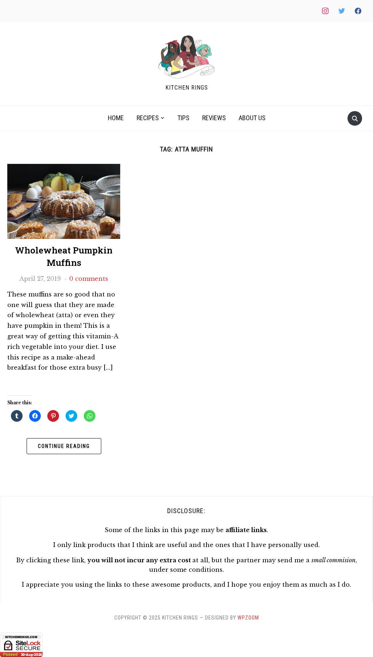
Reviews (214, 118)
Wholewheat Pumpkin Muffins (64, 256)
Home (116, 118)
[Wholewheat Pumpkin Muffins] (63, 168)
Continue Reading (64, 446)
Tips (183, 118)
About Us (252, 118)
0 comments (88, 278)
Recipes (148, 118)
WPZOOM (248, 618)
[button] (186, 57)
